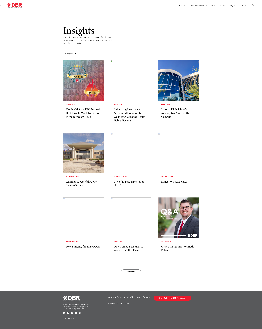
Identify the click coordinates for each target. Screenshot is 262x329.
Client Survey (123, 304)
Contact (243, 5)
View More (131, 272)
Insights (232, 5)
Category (69, 53)
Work (213, 5)
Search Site (253, 5)
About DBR (128, 297)
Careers (111, 304)
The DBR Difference (198, 5)
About (222, 5)
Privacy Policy (68, 318)
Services (182, 5)
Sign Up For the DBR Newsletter (172, 298)
